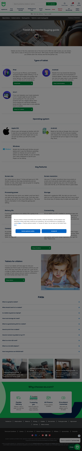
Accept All (54, 231)
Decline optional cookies (28, 231)
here (19, 223)
